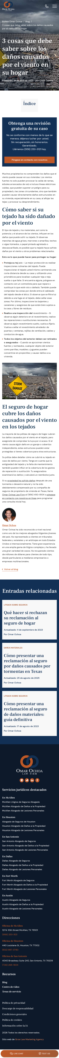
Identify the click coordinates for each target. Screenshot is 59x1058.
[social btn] (22, 780)
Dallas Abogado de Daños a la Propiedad (22, 865)
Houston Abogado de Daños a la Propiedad (23, 825)
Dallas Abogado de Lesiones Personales (22, 869)
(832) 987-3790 (10, 949)
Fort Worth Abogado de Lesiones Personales (24, 889)
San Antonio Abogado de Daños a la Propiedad (25, 845)
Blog (27, 21)
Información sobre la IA (15, 1025)
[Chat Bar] (29, 1053)
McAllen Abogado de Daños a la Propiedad (23, 806)
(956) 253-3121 (32, 149)
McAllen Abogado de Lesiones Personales (23, 810)
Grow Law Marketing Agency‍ (29, 1039)
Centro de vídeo (10, 987)
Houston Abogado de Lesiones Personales (23, 830)
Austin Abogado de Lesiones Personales (22, 908)
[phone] (47, 6)
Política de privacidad (13, 1002)
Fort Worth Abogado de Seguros (18, 880)
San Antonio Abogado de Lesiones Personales (25, 849)
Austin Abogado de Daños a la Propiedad (22, 904)
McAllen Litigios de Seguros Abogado (21, 802)
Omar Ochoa (9, 525)
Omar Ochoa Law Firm (13, 494)
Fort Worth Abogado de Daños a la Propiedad (25, 884)
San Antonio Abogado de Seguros (19, 841)
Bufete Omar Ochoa (12, 21)
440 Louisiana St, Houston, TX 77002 (20, 945)
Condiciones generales (14, 1014)
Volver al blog (11, 569)
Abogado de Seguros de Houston (18, 821)
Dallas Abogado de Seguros (16, 860)
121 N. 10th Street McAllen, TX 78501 (20, 930)
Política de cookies (12, 1020)
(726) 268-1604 (10, 964)
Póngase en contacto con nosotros (29, 159)
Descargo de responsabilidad (17, 1008)
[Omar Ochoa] (8, 6)
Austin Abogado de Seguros (16, 900)
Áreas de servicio (11, 991)
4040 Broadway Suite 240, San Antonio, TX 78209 (27, 960)
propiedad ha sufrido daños (21, 480)
